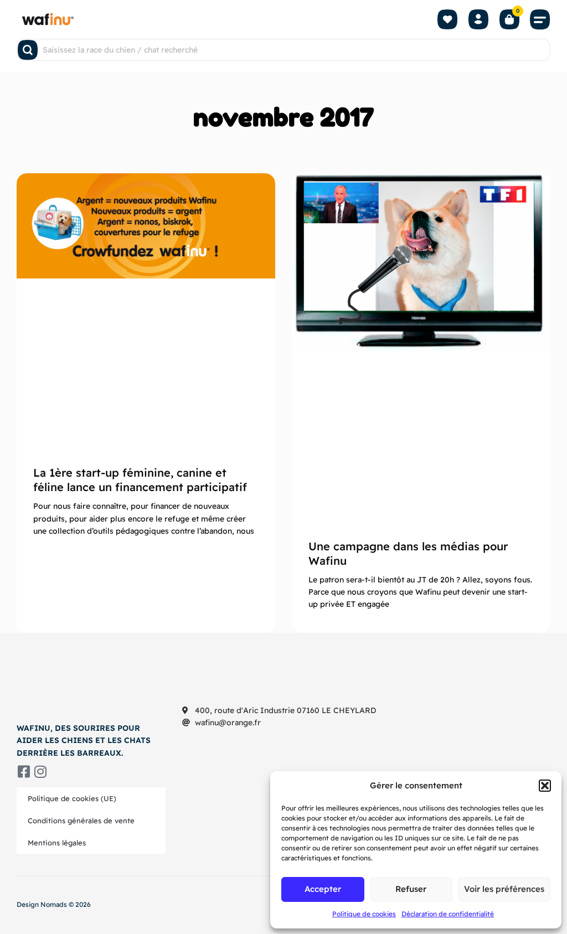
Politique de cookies (364, 914)
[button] (544, 785)
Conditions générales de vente (81, 820)
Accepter (323, 889)
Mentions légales (57, 842)
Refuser (410, 889)
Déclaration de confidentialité (447, 914)
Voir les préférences (504, 889)
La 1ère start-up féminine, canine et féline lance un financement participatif (140, 480)
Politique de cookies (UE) (72, 798)
